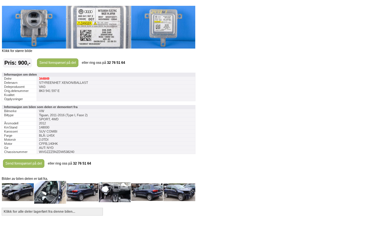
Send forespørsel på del (57, 62)
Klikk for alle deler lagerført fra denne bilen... (39, 211)
